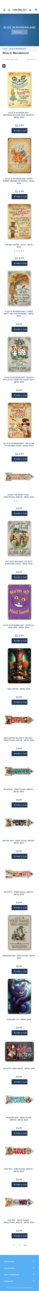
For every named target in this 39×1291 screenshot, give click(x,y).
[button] (4, 10)
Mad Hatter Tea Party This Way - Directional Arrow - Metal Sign (19, 739)
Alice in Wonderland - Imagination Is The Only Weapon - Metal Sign (19, 115)
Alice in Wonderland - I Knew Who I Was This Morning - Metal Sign (19, 313)
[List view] (7, 66)
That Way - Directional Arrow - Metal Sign (19, 1170)
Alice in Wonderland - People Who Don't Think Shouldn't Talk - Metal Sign (19, 379)
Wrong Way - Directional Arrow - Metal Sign (18, 842)
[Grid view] (3, 65)
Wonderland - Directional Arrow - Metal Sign (19, 1119)
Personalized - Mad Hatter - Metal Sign (19, 957)
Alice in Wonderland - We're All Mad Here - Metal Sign (18, 626)
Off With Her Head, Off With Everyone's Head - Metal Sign (19, 562)
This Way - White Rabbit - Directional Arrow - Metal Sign (19, 1221)
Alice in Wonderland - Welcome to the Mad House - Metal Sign (18, 444)
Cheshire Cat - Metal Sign (19, 1019)
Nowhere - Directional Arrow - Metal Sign (19, 790)
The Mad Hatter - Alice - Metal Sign (19, 246)
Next (25, 1245)
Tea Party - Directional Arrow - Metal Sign (19, 893)
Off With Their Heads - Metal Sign (19, 1068)
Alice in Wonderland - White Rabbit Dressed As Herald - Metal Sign (19, 181)
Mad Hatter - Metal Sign (18, 689)
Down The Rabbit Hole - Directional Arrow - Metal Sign (19, 496)
